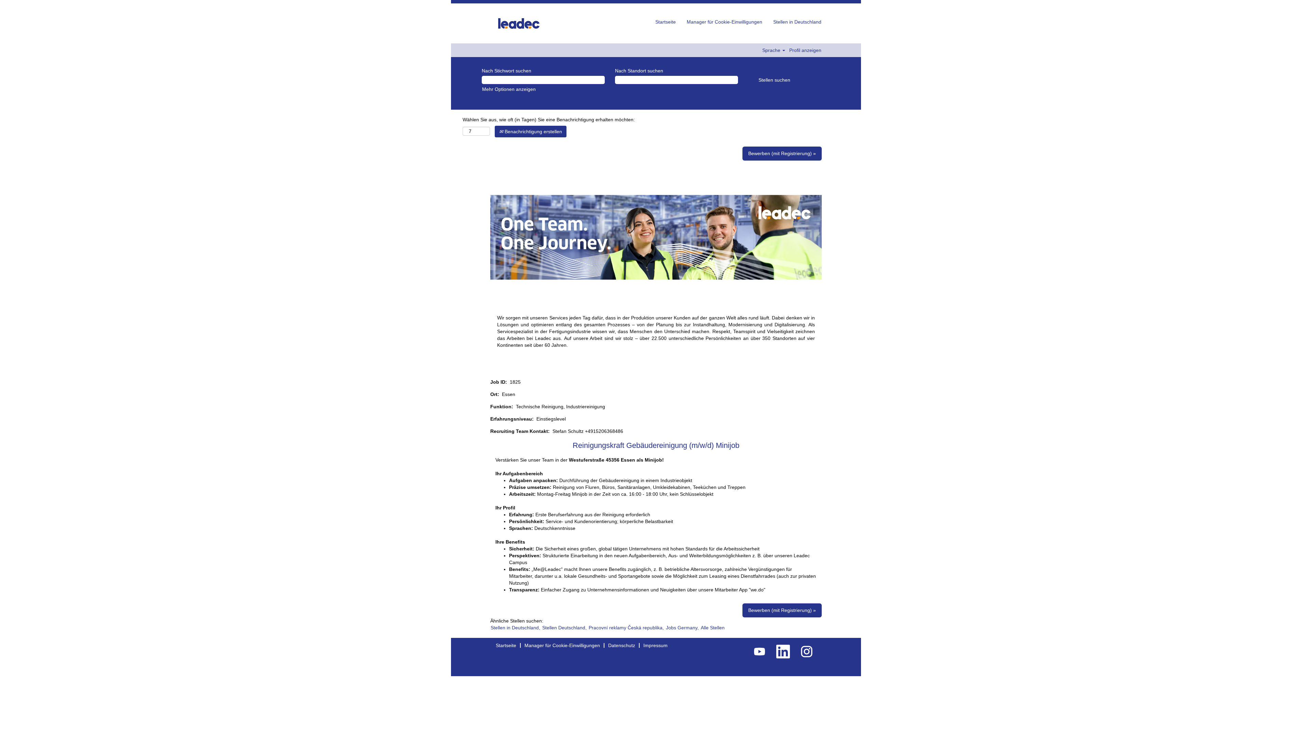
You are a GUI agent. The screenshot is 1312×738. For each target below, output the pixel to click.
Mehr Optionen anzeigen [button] (509, 89)
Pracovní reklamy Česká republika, (626, 627)
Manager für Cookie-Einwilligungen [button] (724, 22)
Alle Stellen (713, 627)
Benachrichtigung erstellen (532, 131)
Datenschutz (621, 645)
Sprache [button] (772, 50)
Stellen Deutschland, (564, 627)
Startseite (665, 22)
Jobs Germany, (682, 627)
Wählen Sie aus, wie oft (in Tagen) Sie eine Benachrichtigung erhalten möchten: (549, 119)
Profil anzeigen (805, 50)
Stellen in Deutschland (797, 22)
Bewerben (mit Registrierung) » (782, 153)
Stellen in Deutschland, (515, 627)
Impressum (655, 645)
